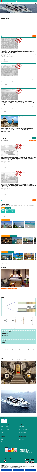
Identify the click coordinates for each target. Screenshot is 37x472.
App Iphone (2, 441)
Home (1, 15)
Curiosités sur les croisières (4, 426)
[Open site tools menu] (35, 1)
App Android (2, 442)
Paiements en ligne (21, 439)
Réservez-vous (33, 140)
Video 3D (2, 434)
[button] (34, 281)
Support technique (21, 426)
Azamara (13, 15)
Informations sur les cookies (23, 429)
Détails (34, 137)
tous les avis (4, 422)
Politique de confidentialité (23, 427)
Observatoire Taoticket (22, 441)
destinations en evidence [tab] (5, 220)
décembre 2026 (12, 211)
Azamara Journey (3, 131)
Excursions (2, 432)
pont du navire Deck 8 (13, 288)
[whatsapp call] (16, 1)
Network (2, 439)
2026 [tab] (3, 208)
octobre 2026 (3, 211)
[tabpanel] (18, 211)
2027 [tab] (6, 208)
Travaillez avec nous (22, 434)
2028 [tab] (9, 208)
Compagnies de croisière (7, 15)
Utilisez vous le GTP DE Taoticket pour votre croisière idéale (14, 460)
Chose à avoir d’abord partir (4, 427)
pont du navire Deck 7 (5, 288)
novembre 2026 (7, 211)
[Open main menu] (35, 3)
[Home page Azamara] (34, 131)
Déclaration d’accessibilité (22, 432)
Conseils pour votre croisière (5, 429)
